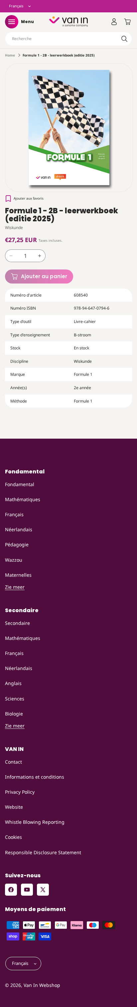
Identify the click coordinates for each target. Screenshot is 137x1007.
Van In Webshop (42, 985)
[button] (11, 21)
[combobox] (68, 38)
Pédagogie (17, 544)
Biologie (14, 713)
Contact (13, 762)
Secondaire (17, 623)
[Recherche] (124, 38)
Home (10, 55)
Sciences (14, 698)
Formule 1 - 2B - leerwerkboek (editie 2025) (58, 55)
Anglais (13, 683)
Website (14, 807)
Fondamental (19, 484)
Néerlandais (18, 529)
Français (14, 514)
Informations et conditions (34, 777)
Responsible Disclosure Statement (43, 852)
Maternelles (18, 575)
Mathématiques (22, 499)
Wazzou (13, 560)
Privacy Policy (20, 792)
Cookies (13, 837)
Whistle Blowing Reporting (35, 822)
